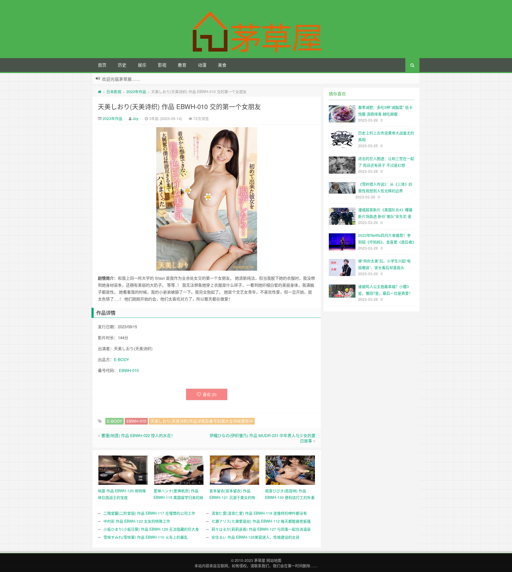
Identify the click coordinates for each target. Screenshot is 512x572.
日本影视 (113, 91)
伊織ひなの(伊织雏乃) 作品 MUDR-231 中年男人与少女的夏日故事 (262, 438)
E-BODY (121, 359)
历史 (122, 65)
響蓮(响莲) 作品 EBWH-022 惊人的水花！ (138, 435)
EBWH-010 (129, 370)
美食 (222, 65)
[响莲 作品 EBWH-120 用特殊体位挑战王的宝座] (123, 469)
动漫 (202, 65)
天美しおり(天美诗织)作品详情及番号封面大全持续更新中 (201, 421)
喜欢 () (210, 394)
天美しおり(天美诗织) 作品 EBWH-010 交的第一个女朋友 (179, 106)
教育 (182, 65)
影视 (162, 65)
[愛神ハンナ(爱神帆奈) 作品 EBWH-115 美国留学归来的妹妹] (178, 469)
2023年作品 (136, 91)
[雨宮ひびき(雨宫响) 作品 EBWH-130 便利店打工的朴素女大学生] (290, 469)
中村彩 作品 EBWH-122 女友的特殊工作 (136, 521)
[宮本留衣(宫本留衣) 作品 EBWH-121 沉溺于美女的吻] (234, 469)
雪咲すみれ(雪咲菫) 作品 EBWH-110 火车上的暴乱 (145, 537)
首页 (102, 65)
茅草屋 (259, 560)
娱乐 (142, 65)
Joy (135, 118)
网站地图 (273, 560)
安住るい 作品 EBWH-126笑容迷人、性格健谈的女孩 (255, 537)
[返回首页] (99, 91)
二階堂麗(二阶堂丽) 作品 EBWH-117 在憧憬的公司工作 (149, 513)
